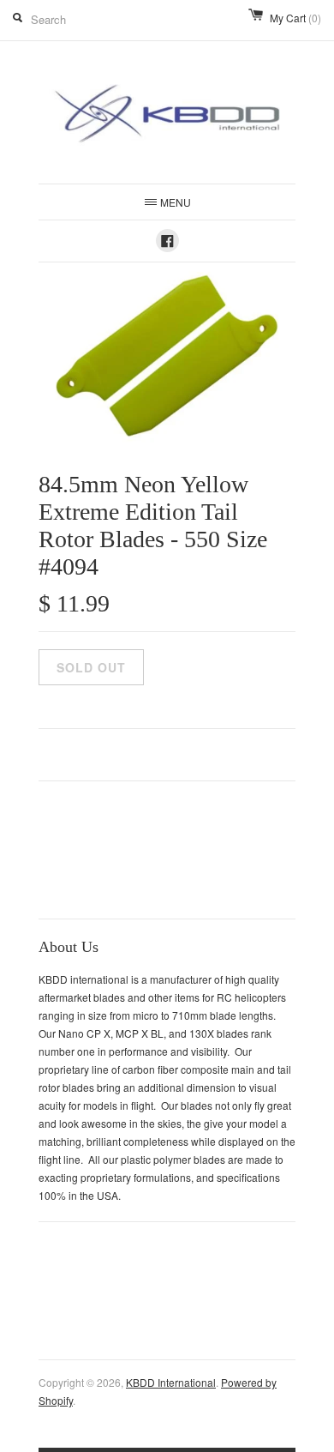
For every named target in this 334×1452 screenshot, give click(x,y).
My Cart (295, 17)
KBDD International (171, 1382)
